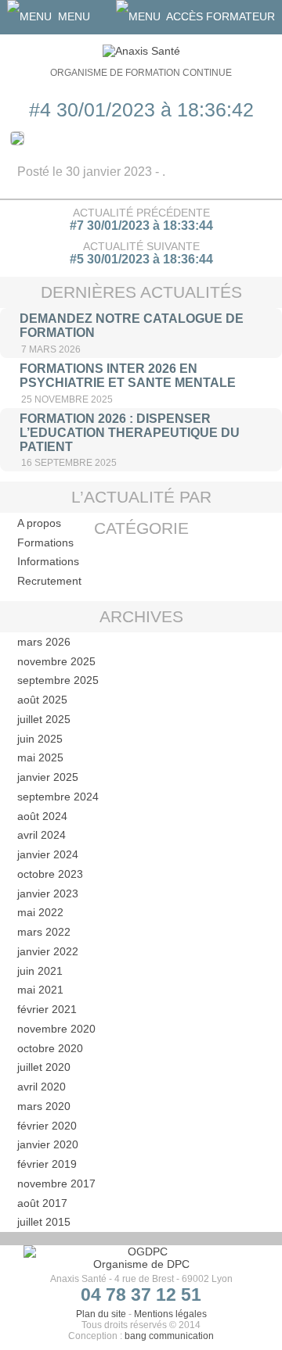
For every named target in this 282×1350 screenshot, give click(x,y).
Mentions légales (170, 1314)
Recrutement (49, 581)
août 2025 (42, 699)
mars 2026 (43, 642)
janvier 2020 (47, 1144)
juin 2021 (40, 971)
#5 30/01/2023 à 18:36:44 (141, 259)
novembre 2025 (56, 661)
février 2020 (47, 1125)
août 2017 (42, 1203)
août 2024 (42, 816)
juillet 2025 (43, 719)
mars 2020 (43, 1106)
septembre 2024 (58, 796)
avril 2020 (41, 1086)
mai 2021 (40, 989)
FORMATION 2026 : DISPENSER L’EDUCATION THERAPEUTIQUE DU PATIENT (130, 432)
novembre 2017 (56, 1183)
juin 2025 (40, 738)
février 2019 (47, 1164)
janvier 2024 (47, 854)
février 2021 (47, 1009)
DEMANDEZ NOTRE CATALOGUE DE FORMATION (132, 325)
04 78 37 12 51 (141, 1294)
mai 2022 (40, 912)
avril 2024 (41, 835)
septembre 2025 (58, 680)
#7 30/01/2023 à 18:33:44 (141, 225)
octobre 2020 (50, 1048)
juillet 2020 (43, 1067)
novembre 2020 (56, 1028)
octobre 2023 (50, 874)
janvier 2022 (47, 951)
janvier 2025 (47, 777)
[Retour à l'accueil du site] (141, 51)
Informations (48, 561)
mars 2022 (43, 932)
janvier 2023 (47, 893)
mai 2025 (40, 757)
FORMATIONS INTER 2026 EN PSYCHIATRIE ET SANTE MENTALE (128, 375)
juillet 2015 (43, 1222)
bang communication (169, 1335)
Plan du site (101, 1314)
